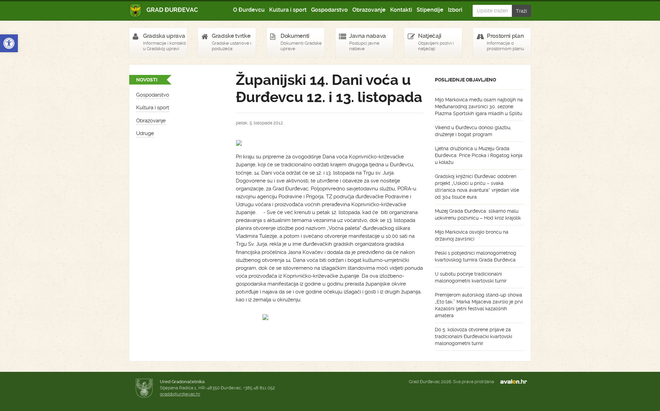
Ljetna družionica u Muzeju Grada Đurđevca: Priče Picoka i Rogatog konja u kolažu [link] (478, 155)
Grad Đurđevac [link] (164, 10)
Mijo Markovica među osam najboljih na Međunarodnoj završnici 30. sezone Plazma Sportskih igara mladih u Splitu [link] (479, 106)
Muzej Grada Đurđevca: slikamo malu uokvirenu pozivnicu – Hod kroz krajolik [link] (478, 214)
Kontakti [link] (401, 10)
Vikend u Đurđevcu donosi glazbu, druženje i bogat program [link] (473, 131)
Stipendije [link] (430, 10)
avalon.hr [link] (515, 382)
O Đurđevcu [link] (249, 10)
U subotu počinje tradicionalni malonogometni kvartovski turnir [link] (471, 277)
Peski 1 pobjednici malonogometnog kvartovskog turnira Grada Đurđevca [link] (475, 256)
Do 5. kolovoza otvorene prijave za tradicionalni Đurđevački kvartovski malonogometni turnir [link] (473, 336)
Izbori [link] (455, 10)
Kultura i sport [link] (288, 10)
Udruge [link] (145, 133)
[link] (9, 43)
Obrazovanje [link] (369, 10)
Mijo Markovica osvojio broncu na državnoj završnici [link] (471, 235)
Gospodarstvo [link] (329, 10)
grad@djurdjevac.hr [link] (180, 394)
